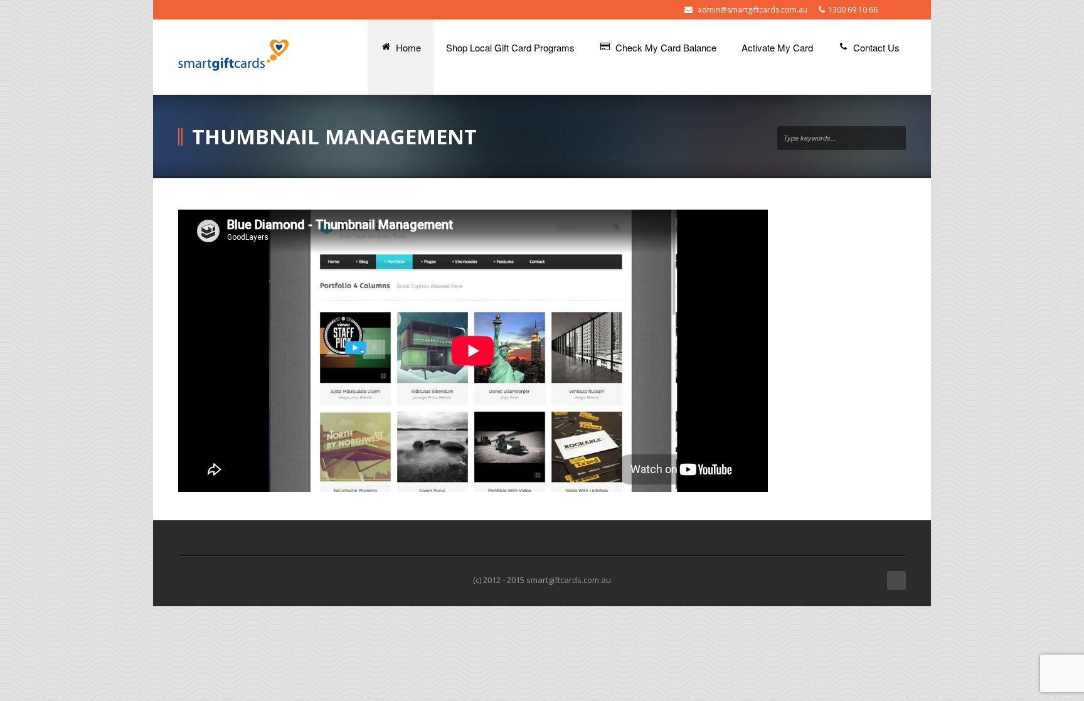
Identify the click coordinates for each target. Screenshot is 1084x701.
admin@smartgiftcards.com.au (752, 9)
